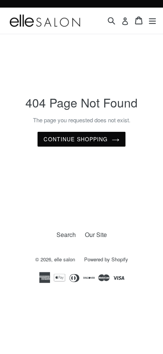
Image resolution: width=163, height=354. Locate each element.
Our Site (96, 234)
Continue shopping (76, 139)
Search (66, 234)
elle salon (65, 259)
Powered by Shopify (106, 259)
